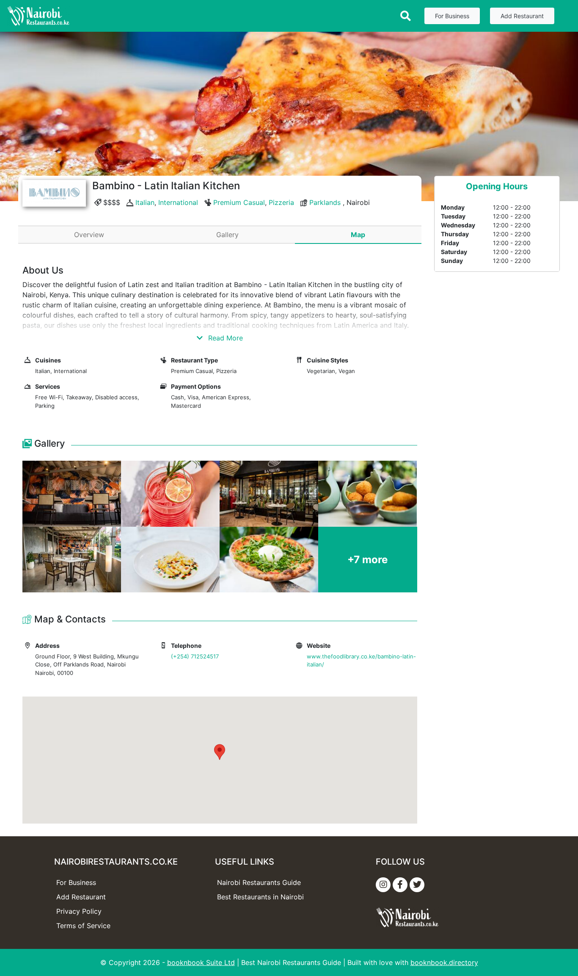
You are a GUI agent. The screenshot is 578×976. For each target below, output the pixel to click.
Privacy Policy (79, 911)
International (178, 202)
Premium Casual (239, 202)
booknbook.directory (444, 962)
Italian (144, 202)
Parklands (325, 202)
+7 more (367, 559)
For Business (452, 15)
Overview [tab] (89, 234)
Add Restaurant (522, 15)
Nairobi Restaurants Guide (259, 882)
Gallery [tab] (227, 234)
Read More (224, 338)
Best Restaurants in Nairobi (260, 897)
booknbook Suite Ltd (201, 962)
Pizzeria (281, 202)
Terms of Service (83, 925)
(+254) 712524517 (195, 656)
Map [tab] (358, 234)
